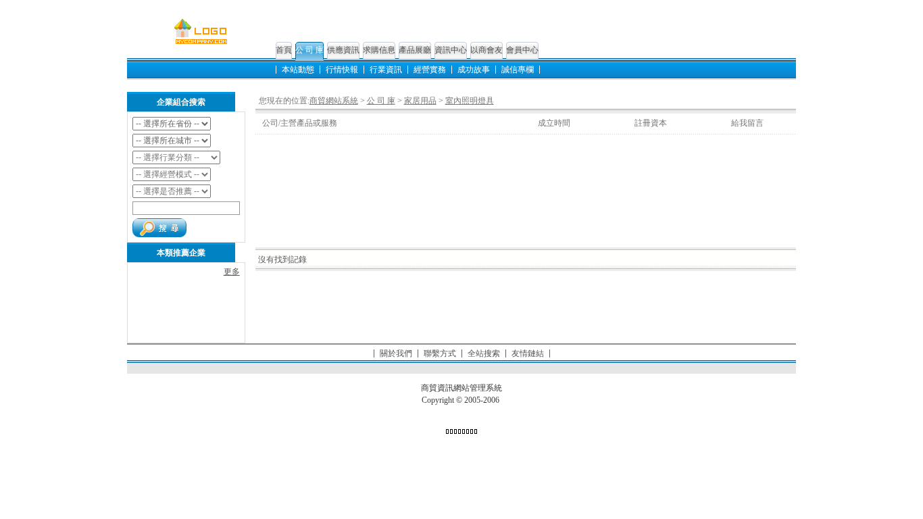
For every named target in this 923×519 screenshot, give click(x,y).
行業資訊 (386, 69)
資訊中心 (450, 50)
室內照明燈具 (469, 100)
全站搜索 (484, 353)
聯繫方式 (440, 353)
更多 (232, 271)
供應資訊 (343, 50)
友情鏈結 (528, 353)
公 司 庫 (309, 50)
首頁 (284, 50)
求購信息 (379, 50)
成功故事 (473, 69)
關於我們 (396, 353)
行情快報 (342, 69)
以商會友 (486, 50)
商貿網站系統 (333, 100)
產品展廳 (415, 50)
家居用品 (420, 100)
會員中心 (522, 50)
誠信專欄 (517, 69)
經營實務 (430, 69)
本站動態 (298, 69)
